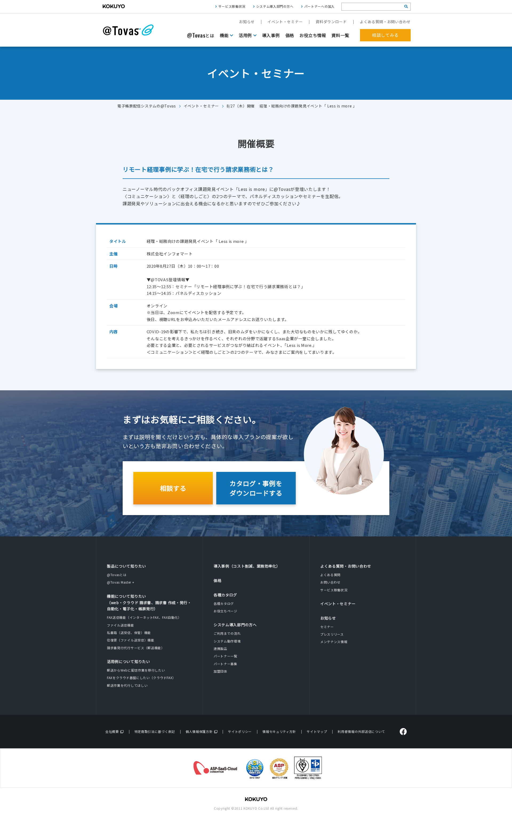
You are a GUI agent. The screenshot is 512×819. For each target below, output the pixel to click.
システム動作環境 (227, 641)
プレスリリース (332, 634)
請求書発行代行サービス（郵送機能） (136, 647)
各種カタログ (225, 594)
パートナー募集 (225, 663)
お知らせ (247, 21)
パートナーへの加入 (319, 6)
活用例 (245, 35)
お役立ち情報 (312, 35)
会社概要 (112, 731)
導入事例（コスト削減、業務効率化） (247, 566)
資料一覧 (340, 35)
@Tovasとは (117, 574)
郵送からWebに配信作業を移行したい (136, 670)
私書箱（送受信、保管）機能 (129, 632)
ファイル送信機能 (120, 625)
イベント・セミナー (285, 21)
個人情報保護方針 (199, 731)
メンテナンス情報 (333, 641)
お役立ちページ (225, 611)
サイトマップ (317, 731)
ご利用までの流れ (227, 633)
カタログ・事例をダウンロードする (256, 488)
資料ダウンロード (331, 21)
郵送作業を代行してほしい (127, 685)
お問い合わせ (330, 582)
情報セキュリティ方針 (279, 731)
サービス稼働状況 (232, 6)
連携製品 (220, 648)
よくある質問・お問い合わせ (385, 21)
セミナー (327, 626)
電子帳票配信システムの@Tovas (146, 106)
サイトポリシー (240, 731)
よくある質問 (330, 574)
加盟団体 (220, 671)
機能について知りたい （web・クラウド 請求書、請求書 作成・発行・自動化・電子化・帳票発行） (149, 602)
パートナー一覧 (225, 656)
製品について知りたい (126, 566)
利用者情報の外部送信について (361, 731)
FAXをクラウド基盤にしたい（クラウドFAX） (141, 677)
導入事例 (271, 35)
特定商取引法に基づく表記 (154, 731)
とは (200, 35)
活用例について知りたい (128, 661)
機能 (224, 35)
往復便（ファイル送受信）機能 (130, 640)
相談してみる (385, 35)
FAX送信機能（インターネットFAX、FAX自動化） (144, 617)
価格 (289, 35)
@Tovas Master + (120, 582)
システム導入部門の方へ (275, 6)
